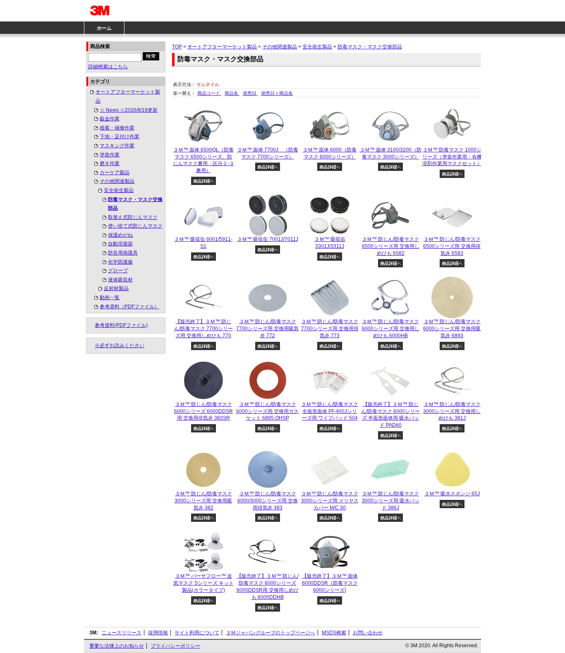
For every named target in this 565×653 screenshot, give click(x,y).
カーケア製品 (114, 172)
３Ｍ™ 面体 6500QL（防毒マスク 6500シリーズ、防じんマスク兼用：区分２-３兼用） (203, 160)
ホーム (104, 28)
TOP (177, 47)
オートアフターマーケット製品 (128, 96)
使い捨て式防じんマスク (135, 226)
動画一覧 (110, 297)
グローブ (118, 271)
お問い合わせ (368, 633)
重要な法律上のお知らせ (116, 646)
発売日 (250, 93)
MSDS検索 (334, 633)
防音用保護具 (123, 253)
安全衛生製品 (119, 190)
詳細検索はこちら (108, 67)
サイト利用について (197, 633)
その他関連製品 (117, 181)
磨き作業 (110, 163)
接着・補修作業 (117, 128)
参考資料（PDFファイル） (129, 307)
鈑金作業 (110, 119)
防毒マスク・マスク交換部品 (135, 204)
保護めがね (120, 235)
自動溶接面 (120, 244)
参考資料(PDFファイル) (121, 325)
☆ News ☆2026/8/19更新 (129, 110)
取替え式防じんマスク (133, 217)
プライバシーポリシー (175, 646)
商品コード (209, 93)
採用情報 (158, 633)
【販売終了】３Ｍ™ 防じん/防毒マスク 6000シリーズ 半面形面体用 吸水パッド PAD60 (390, 414)
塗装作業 (110, 155)
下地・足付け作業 (119, 136)
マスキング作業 (117, 146)
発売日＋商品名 (277, 93)
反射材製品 (116, 288)
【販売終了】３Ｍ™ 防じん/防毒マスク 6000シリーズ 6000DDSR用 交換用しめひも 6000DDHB (268, 586)
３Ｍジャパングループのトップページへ (270, 633)
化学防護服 (120, 262)
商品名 (232, 93)
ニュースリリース (121, 633)
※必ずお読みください (119, 345)
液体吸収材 (120, 280)
